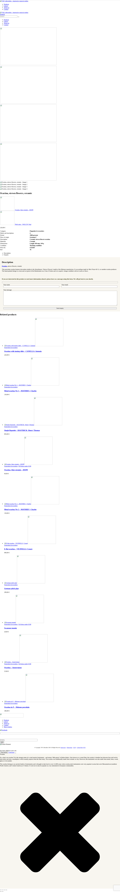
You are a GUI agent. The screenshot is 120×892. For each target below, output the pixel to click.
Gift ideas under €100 (24, 466)
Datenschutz (69, 747)
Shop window (8, 727)
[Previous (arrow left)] (1, 891)
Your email (65, 285)
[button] (2, 14)
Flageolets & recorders (11, 347)
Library (6, 6)
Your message (7, 290)
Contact (6, 9)
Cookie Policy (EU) (81, 747)
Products (6, 4)
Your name (6, 285)
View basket (4, 752)
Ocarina (4, 266)
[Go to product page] (61, 332)
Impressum (63, 747)
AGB (74, 747)
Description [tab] (7, 253)
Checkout (11, 752)
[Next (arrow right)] (2, 891)
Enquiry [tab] (6, 255)
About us (6, 7)
